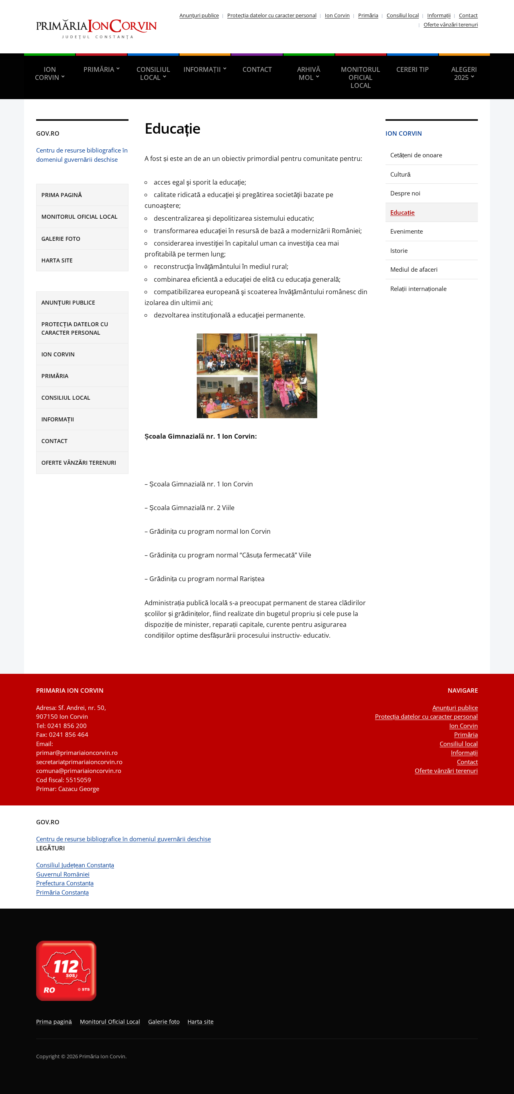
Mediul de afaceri (414, 269)
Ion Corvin (337, 15)
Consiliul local (403, 15)
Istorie (399, 250)
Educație (402, 212)
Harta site (57, 260)
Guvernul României (63, 874)
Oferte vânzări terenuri (451, 24)
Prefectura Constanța (65, 883)
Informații (439, 15)
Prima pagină (61, 195)
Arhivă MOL (308, 73)
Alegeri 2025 (464, 73)
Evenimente (406, 231)
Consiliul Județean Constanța (75, 865)
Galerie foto (60, 238)
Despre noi (405, 193)
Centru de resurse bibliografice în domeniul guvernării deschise (123, 839)
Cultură (400, 174)
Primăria (368, 15)
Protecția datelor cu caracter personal (271, 15)
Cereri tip (412, 69)
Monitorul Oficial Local (360, 77)
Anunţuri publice (199, 15)
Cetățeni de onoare (416, 155)
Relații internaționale (418, 289)
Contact (468, 15)
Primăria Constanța (62, 892)
